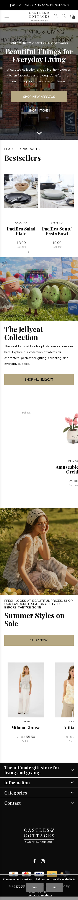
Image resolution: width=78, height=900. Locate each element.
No (55, 887)
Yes (34, 887)
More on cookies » (40, 895)
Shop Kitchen (39, 110)
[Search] (64, 16)
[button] (8, 16)
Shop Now (39, 640)
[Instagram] (43, 861)
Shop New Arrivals (39, 97)
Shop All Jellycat (39, 379)
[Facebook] (34, 861)
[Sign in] (55, 16)
